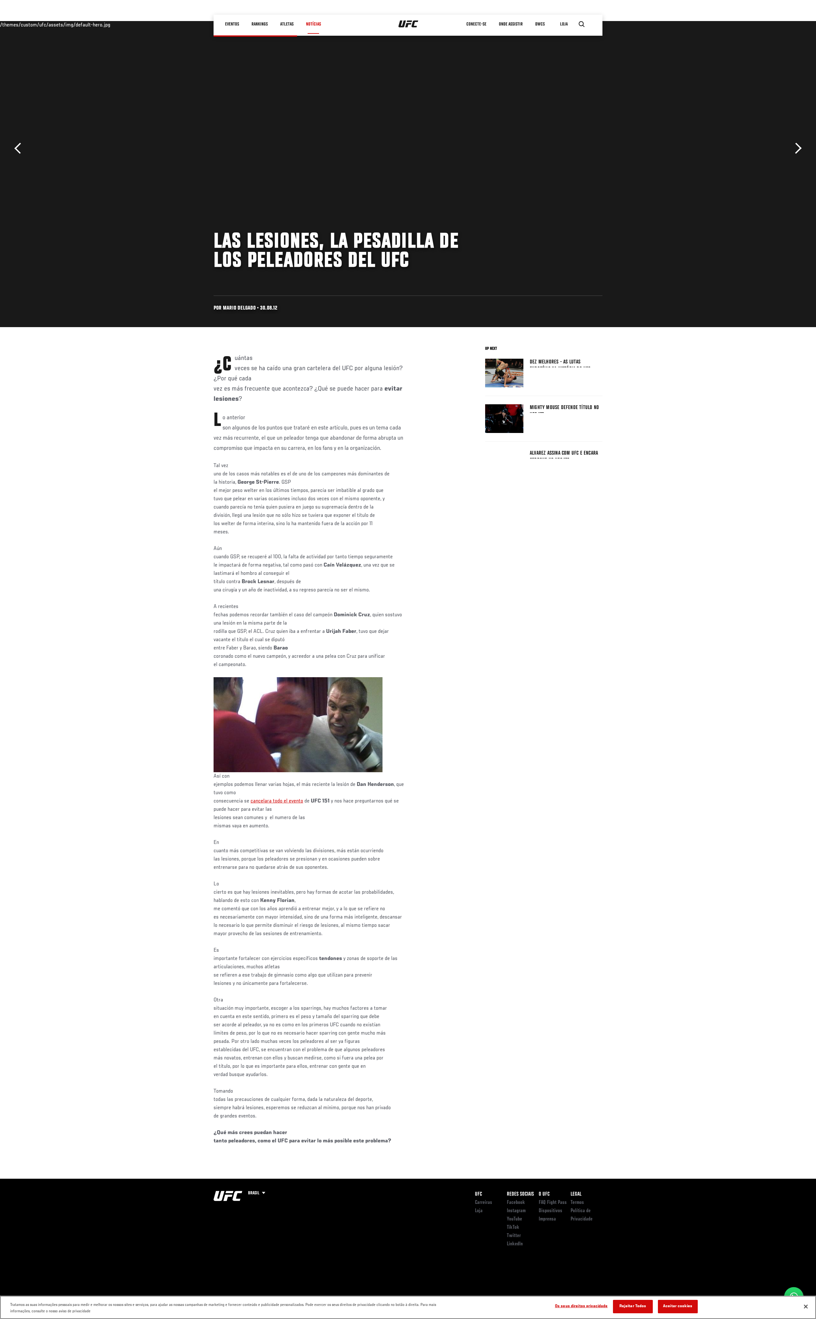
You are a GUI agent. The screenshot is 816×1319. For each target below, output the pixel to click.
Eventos (232, 24)
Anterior (20, 148)
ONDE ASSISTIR (511, 24)
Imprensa (547, 1219)
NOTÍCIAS (313, 24)
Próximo (796, 148)
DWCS (540, 24)
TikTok (513, 1227)
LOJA (564, 24)
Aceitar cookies (677, 1306)
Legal (576, 1194)
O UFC (544, 1194)
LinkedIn (515, 1244)
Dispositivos (550, 1211)
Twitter (514, 1236)
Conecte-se (476, 24)
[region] (408, 1307)
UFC (478, 1194)
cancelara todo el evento (277, 801)
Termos (577, 1202)
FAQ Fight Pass (553, 1202)
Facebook (516, 1202)
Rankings (259, 24)
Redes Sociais (520, 1194)
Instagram (516, 1211)
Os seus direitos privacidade (581, 1306)
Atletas (287, 24)
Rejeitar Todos (632, 1306)
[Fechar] (806, 1307)
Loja (479, 1211)
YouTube (514, 1219)
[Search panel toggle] (581, 24)
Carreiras (483, 1202)
